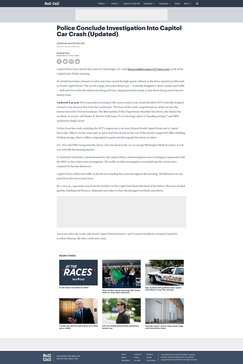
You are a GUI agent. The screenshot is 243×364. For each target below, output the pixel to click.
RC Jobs (149, 357)
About (124, 354)
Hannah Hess (64, 53)
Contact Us (138, 354)
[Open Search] (197, 3)
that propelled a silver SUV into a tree (148, 69)
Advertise (149, 354)
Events (124, 357)
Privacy (136, 357)
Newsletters (126, 360)
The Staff (137, 360)
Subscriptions (151, 360)
